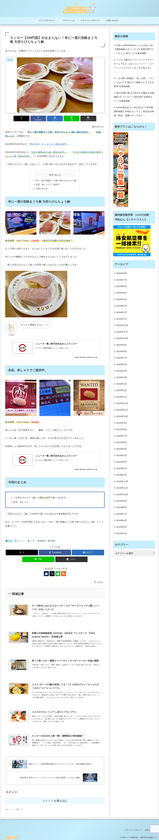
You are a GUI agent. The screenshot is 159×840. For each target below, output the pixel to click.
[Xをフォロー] (52, 573)
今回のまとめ (42, 188)
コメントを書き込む (55, 800)
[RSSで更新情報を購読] (63, 573)
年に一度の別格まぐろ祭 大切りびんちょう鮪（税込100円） (58, 132)
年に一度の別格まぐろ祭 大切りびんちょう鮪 (56, 180)
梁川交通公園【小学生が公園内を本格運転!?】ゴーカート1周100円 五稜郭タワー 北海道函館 (134, 97)
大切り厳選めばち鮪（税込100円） (48, 152)
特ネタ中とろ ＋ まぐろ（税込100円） (49, 144)
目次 (51, 175)
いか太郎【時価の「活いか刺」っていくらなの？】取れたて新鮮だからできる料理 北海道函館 (134, 82)
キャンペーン (21, 541)
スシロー (33, 541)
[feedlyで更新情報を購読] (57, 573)
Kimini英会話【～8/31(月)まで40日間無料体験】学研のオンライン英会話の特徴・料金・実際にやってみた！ (134, 111)
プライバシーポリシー (133, 830)
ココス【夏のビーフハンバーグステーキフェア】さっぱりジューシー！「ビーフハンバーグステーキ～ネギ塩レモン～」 (134, 66)
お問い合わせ (150, 830)
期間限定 (53, 541)
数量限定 (43, 541)
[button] (88, 118)
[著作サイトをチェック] (46, 573)
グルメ (10, 541)
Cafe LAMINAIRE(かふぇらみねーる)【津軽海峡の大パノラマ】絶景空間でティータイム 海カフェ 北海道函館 (134, 49)
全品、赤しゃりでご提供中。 (49, 184)
